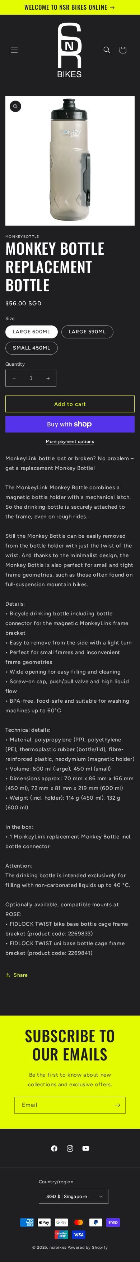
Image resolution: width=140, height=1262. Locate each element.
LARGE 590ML (87, 332)
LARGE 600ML (31, 332)
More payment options (70, 441)
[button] (14, 50)
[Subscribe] (117, 1105)
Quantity (15, 364)
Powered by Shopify (87, 1247)
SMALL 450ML (31, 348)
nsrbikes (58, 1247)
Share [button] (21, 975)
